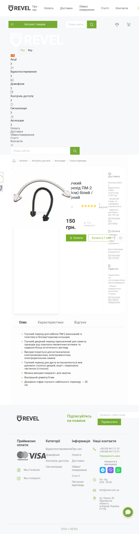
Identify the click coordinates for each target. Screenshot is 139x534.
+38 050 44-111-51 (110, 448)
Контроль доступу (57, 460)
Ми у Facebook (32, 470)
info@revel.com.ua (109, 490)
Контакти (122, 8)
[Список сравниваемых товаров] (117, 24)
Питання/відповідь (78, 483)
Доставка (66, 8)
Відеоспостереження (59, 449)
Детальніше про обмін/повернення (114, 299)
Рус (23, 50)
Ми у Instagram (32, 478)
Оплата (48, 8)
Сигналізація (54, 466)
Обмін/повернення (86, 8)
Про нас (34, 8)
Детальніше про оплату (114, 256)
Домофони (52, 454)
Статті (105, 8)
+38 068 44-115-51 (110, 451)
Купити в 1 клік (101, 238)
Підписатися (109, 422)
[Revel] (19, 7)
